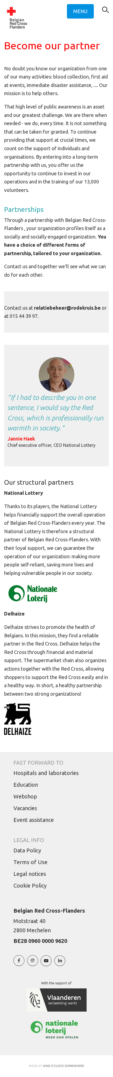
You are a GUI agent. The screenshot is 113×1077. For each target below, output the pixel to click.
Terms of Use (30, 862)
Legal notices (29, 874)
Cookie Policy (30, 885)
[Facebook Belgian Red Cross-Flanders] (18, 963)
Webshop (25, 796)
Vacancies (25, 808)
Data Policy (27, 850)
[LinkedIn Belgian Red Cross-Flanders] (59, 963)
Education (25, 785)
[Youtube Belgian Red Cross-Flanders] (46, 963)
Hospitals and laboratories (46, 773)
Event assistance (33, 820)
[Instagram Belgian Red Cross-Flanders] (32, 963)
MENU (80, 11)
